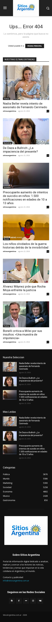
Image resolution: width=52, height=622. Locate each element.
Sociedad (7, 187)
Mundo (6, 239)
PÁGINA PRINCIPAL (34, 46)
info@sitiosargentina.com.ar (16, 580)
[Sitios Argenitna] (26, 530)
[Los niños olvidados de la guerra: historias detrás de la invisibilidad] (26, 227)
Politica (6, 99)
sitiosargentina (9, 111)
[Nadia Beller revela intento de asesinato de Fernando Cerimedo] (26, 82)
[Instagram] (33, 601)
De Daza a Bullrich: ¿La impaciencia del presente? (20, 149)
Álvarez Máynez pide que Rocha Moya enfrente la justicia (24, 288)
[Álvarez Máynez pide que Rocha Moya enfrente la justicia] (26, 271)
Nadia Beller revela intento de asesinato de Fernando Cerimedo (25, 105)
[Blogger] (12, 601)
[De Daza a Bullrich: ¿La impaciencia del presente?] (26, 131)
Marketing (7, 143)
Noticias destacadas (11, 282)
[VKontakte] (40, 601)
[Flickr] (26, 601)
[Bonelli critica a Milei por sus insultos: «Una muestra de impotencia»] (26, 314)
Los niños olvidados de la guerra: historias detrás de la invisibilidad (25, 245)
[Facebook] (19, 601)
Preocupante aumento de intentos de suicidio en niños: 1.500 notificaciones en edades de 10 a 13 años (25, 198)
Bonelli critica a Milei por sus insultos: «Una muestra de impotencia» (22, 334)
